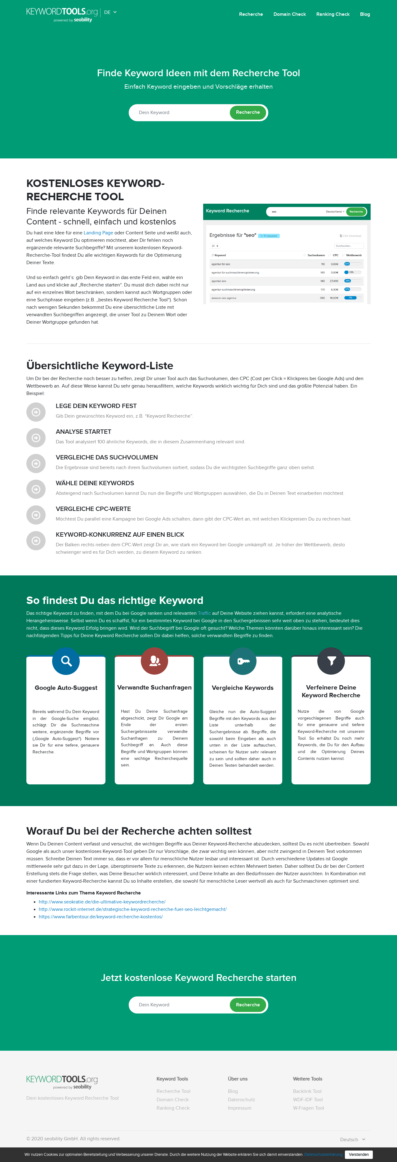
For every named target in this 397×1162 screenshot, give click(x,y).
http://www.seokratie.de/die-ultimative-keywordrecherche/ (102, 902)
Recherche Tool (173, 1091)
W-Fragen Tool (308, 1108)
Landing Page (98, 233)
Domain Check (290, 14)
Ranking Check (333, 14)
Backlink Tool (307, 1091)
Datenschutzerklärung (323, 1154)
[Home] (63, 15)
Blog (365, 14)
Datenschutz (241, 1100)
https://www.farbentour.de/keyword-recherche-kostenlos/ (101, 917)
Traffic (204, 613)
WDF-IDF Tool (308, 1100)
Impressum (240, 1108)
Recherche (251, 14)
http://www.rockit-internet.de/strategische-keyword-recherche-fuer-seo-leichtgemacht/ (133, 909)
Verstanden (359, 1154)
